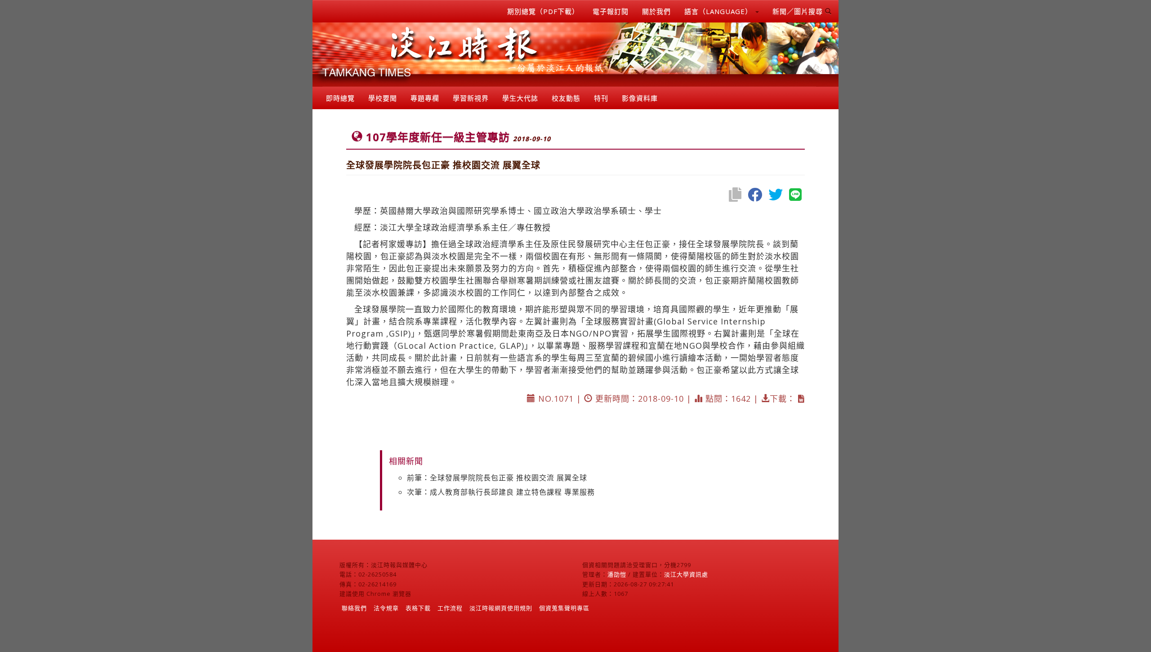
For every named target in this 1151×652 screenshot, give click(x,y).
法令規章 (386, 608)
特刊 (601, 97)
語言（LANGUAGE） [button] (719, 11)
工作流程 (450, 608)
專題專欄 (424, 97)
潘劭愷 (616, 574)
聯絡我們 (354, 608)
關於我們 (656, 11)
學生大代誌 (520, 97)
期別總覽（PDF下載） (543, 11)
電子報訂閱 (611, 11)
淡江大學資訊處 (686, 574)
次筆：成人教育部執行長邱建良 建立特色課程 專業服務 (501, 492)
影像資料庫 (640, 97)
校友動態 (566, 97)
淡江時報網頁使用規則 (500, 608)
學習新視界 (471, 97)
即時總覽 (340, 97)
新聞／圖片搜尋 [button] (798, 11)
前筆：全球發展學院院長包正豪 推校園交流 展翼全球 (497, 478)
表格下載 (418, 608)
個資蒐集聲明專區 (564, 608)
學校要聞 (382, 97)
